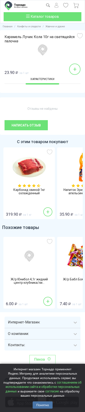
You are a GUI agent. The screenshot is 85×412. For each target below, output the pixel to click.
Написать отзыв (26, 125)
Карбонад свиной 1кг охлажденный (29, 191)
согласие (52, 391)
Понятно (42, 405)
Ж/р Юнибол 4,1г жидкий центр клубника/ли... (29, 281)
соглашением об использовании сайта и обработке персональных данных (43, 387)
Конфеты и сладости (29, 26)
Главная (7, 26)
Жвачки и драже (55, 26)
